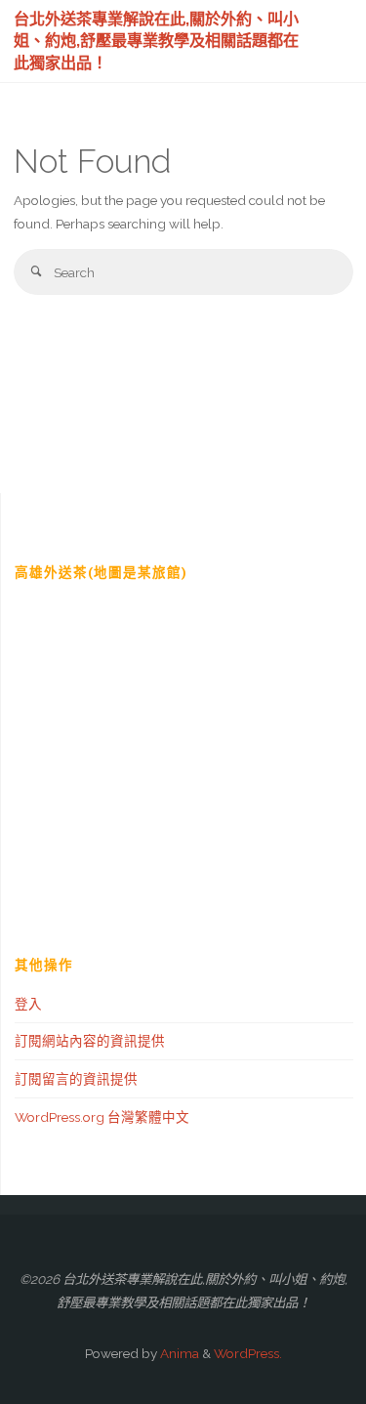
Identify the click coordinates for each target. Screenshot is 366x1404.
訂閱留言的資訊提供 (76, 1079)
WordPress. (248, 1353)
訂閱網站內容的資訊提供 (90, 1041)
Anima (178, 1353)
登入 (28, 1004)
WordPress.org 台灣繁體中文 (102, 1117)
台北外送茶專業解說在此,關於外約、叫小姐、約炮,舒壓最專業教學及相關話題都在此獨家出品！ (156, 40)
